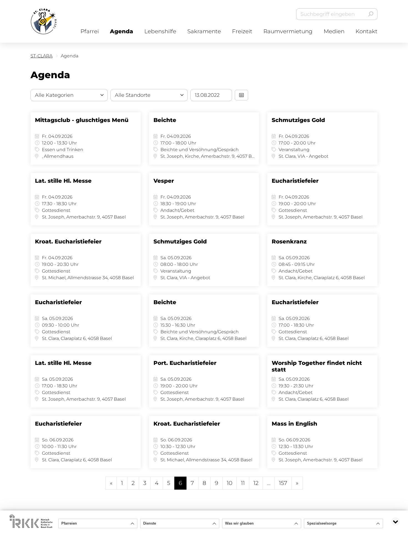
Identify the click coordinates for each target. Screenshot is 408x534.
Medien (334, 31)
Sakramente (204, 31)
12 (255, 483)
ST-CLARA (41, 56)
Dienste (149, 523)
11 (243, 483)
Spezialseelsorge (321, 523)
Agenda (121, 31)
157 (283, 483)
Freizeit (242, 31)
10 (229, 483)
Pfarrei (89, 31)
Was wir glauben (239, 523)
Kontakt (366, 31)
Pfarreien (69, 523)
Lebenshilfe (160, 31)
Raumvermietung (288, 31)
